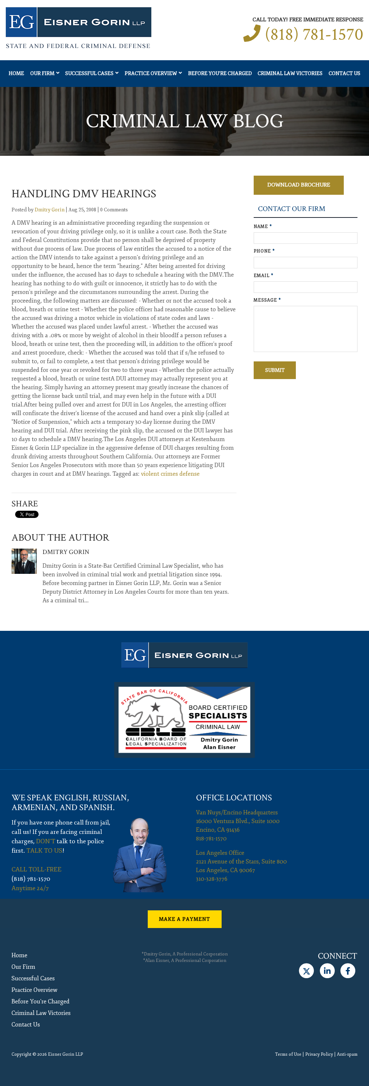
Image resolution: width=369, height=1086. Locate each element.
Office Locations (234, 797)
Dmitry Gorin (50, 210)
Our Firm (42, 73)
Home (16, 73)
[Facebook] (347, 971)
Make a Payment (184, 919)
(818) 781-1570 (314, 34)
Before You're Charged (220, 73)
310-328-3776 (211, 879)
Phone (264, 251)
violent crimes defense (170, 474)
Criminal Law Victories (290, 73)
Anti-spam (347, 1054)
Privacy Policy (319, 1054)
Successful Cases (89, 73)
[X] (306, 971)
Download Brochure (298, 184)
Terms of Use (288, 1054)
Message (267, 300)
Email (264, 275)
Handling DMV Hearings (84, 193)
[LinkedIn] (327, 971)
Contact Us (344, 73)
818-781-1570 (211, 838)
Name (263, 226)
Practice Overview (151, 73)
